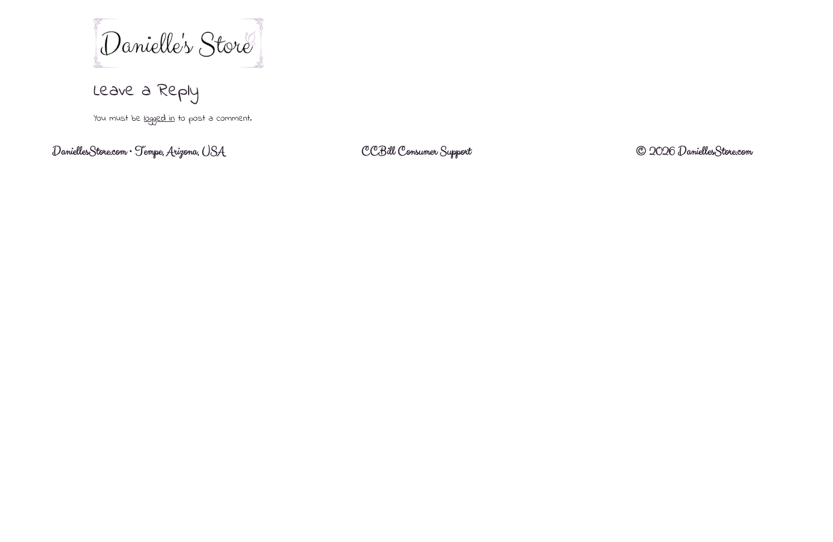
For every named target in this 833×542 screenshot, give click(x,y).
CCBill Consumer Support (416, 151)
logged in (159, 118)
